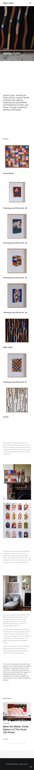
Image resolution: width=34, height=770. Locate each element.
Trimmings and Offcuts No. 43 (15, 278)
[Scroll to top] (31, 766)
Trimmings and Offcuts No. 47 (15, 382)
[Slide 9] (24, 743)
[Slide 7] (21, 743)
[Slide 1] (10, 743)
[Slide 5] (17, 743)
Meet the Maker (24, 704)
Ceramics (16, 704)
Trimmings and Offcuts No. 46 (15, 208)
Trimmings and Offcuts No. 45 (15, 243)
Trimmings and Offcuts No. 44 (15, 313)
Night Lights (8, 347)
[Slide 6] (19, 743)
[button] (30, 3)
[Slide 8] (22, 743)
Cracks (6, 417)
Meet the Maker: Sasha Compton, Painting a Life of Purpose (16, 729)
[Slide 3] (13, 743)
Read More (5, 739)
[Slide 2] (11, 743)
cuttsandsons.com (12, 84)
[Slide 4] (15, 743)
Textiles (6, 49)
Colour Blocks (8, 173)
